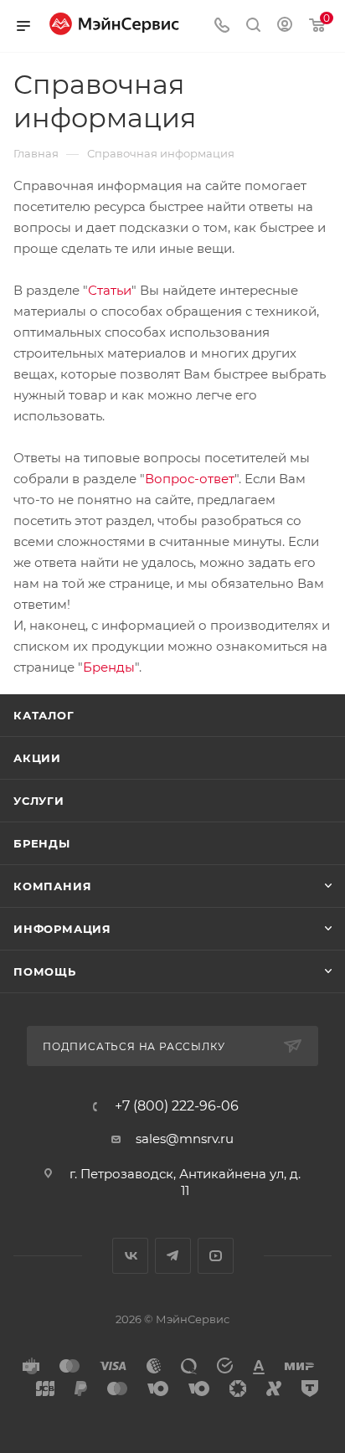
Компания (52, 886)
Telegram (173, 1256)
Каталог (44, 715)
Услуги (38, 800)
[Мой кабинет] (284, 26)
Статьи (109, 290)
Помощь (44, 971)
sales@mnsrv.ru (185, 1138)
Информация (62, 928)
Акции (37, 758)
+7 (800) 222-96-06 (177, 1106)
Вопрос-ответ (189, 479)
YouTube (216, 1256)
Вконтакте (130, 1256)
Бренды (109, 667)
